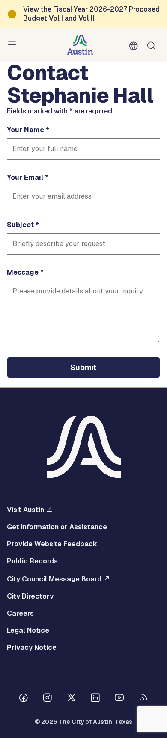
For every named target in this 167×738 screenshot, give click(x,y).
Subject (20, 225)
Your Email (25, 177)
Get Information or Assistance (57, 527)
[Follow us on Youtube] (119, 699)
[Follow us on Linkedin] (95, 699)
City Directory (30, 596)
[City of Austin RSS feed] (143, 699)
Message (23, 272)
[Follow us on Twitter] (71, 699)
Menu (14, 45)
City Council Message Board (54, 579)
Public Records (32, 561)
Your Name (25, 130)
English (135, 46)
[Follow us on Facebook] (23, 699)
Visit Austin (25, 509)
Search (153, 45)
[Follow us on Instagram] (47, 699)
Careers (20, 613)
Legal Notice (28, 630)
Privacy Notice (32, 647)
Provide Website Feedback (52, 544)
